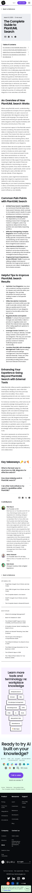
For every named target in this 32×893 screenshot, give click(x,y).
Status (23, 807)
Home (3, 787)
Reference (9, 787)
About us (3, 840)
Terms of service (8, 871)
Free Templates (4, 855)
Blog (13, 823)
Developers (15, 815)
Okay (27, 889)
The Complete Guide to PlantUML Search (13, 789)
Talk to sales (22, 2)
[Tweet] (12, 36)
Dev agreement (18, 871)
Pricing (3, 802)
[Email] (5, 36)
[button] (29, 3)
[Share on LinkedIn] (8, 36)
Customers (15, 806)
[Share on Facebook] (15, 36)
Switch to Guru (5, 850)
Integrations (4, 811)
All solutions (4, 820)
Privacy (27, 871)
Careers (3, 836)
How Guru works (4, 806)
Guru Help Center (25, 802)
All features (4, 816)
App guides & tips (19, 787)
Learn (13, 802)
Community (15, 819)
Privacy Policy (7, 890)
